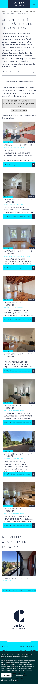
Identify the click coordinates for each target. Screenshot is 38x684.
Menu (4, 4)
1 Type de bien (20, 110)
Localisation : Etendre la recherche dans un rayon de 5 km (19, 104)
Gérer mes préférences (9, 680)
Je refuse (19, 675)
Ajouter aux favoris (33, 165)
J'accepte (6, 675)
